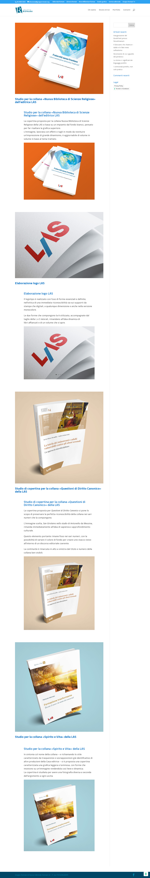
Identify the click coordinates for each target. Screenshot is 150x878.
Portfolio (116, 10)
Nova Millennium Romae (87, 2)
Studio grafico (102, 2)
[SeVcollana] (59, 851)
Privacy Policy (118, 86)
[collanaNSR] (59, 199)
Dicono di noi (104, 10)
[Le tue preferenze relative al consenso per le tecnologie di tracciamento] (146, 874)
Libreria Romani (71, 2)
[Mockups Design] (59, 379)
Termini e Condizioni (122, 89)
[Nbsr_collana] (59, 630)
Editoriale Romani (58, 2)
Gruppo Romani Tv (129, 2)
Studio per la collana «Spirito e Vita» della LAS (45, 736)
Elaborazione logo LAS (30, 283)
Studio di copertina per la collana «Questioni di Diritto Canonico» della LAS (58, 490)
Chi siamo (92, 10)
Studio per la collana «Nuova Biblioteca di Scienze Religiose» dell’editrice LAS (55, 100)
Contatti (126, 10)
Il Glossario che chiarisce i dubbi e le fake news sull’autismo (123, 47)
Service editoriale (114, 2)
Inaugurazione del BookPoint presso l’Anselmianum (120, 38)
